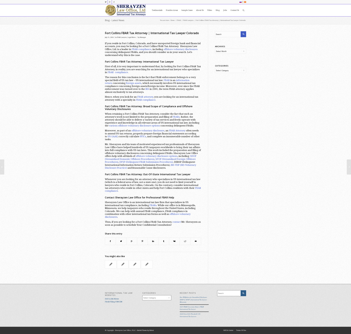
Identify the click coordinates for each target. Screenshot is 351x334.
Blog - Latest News (114, 20)
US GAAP (112, 136)
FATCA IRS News (112, 299)
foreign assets (133, 83)
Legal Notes (132, 37)
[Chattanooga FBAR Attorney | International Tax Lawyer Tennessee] (2, 167)
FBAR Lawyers (188, 20)
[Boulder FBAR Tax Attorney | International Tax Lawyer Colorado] (123, 264)
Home (172, 20)
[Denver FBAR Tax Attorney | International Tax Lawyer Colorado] (111, 264)
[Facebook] (114, 2)
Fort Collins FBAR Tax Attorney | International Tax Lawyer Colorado (152, 33)
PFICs (143, 136)
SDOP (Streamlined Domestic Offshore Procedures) (150, 157)
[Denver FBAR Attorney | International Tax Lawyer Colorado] (135, 264)
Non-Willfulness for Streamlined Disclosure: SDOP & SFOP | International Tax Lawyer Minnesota (193, 299)
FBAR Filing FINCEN (113, 302)
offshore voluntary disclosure (147, 130)
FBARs (176, 116)
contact (176, 221)
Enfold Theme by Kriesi (145, 330)
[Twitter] (106, 2)
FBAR (179, 20)
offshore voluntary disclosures (181, 49)
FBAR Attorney (177, 130)
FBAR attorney (145, 96)
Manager (143, 37)
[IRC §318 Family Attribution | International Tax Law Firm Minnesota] (147, 264)
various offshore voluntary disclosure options (134, 125)
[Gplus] (110, 2)
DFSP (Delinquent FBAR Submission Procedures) (146, 162)
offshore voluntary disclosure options (156, 156)
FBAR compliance (141, 49)
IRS (147, 89)
